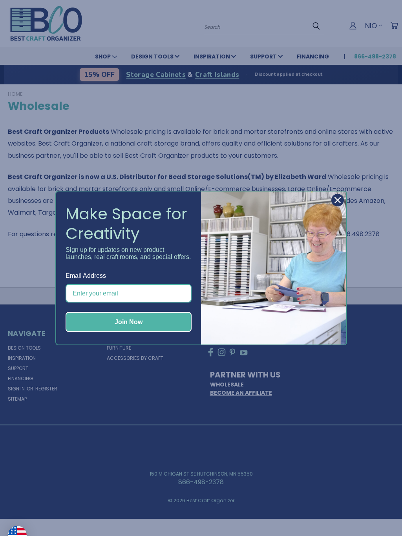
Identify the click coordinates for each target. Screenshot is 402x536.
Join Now (129, 322)
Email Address (86, 275)
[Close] (337, 200)
